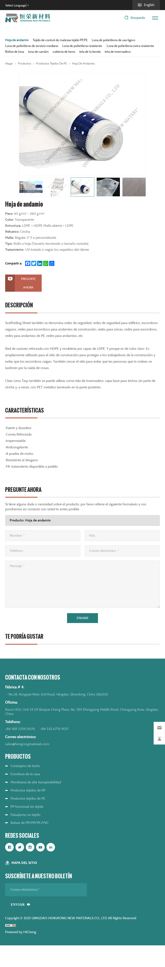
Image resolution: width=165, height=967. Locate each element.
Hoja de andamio (17, 40)
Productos (24, 63)
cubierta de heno (64, 52)
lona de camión (38, 52)
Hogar (9, 63)
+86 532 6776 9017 (54, 729)
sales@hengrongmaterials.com (27, 744)
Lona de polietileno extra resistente (130, 46)
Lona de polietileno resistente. (82, 46)
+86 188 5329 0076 (20, 729)
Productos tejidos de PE (51, 63)
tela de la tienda (90, 52)
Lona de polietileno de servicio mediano (31, 46)
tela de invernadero (118, 52)
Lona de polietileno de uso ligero (113, 40)
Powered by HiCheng (20, 932)
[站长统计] (10, 925)
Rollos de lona (14, 52)
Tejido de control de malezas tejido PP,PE (60, 40)
